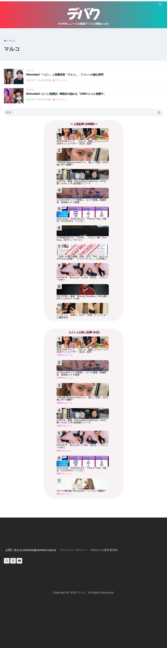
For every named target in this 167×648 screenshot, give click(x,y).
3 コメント (61, 99)
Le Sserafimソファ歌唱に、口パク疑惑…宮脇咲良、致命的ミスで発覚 (81, 200)
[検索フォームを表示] (160, 4)
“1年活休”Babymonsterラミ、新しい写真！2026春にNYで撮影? (82, 163)
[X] (6, 561)
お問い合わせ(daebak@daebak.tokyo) (31, 550)
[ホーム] (5, 40)
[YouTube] (19, 561)
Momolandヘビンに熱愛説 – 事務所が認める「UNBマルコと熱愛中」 (66, 94)
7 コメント (61, 80)
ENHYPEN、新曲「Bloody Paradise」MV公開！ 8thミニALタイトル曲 (82, 297)
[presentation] (13, 76)
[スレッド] (13, 561)
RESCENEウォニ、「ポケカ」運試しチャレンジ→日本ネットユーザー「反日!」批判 (83, 142)
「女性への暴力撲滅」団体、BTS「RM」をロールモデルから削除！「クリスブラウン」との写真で (82, 257)
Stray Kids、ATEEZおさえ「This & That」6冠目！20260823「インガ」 (81, 219)
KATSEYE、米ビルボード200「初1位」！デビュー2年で (82, 278)
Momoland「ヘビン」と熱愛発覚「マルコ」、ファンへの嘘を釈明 (64, 74)
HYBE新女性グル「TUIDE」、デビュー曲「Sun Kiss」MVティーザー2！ (81, 238)
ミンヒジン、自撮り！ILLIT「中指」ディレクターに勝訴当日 (82, 316)
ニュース (30, 70)
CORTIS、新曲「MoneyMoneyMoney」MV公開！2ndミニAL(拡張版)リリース (81, 182)
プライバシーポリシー (73, 550)
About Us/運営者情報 (104, 550)
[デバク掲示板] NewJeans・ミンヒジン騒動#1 (81, 490)
